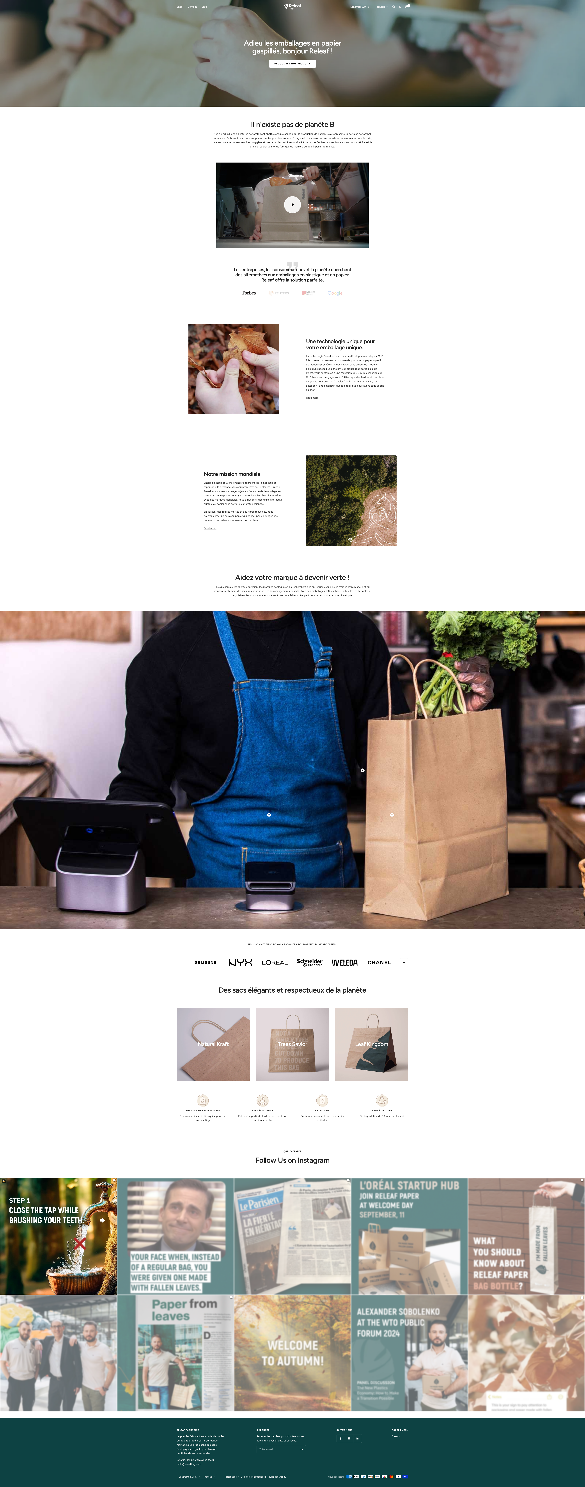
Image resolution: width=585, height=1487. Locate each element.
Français (380, 6)
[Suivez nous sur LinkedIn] (357, 1438)
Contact (192, 6)
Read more (312, 397)
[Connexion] (400, 7)
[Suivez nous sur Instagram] (349, 1438)
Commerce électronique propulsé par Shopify (263, 1476)
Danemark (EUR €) (360, 6)
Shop (180, 6)
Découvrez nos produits (292, 63)
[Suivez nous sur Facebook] (341, 1438)
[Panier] (406, 6)
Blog (204, 6)
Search (396, 1436)
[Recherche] (393, 6)
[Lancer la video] (292, 205)
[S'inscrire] (301, 1449)
